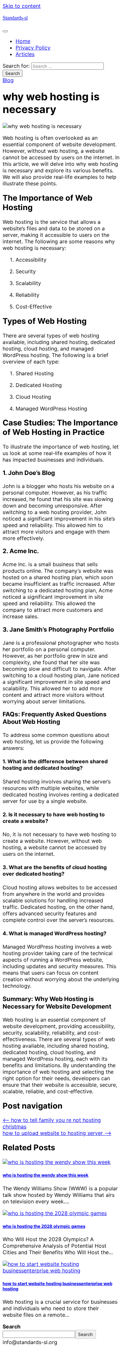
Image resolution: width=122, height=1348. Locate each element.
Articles (25, 54)
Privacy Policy (33, 47)
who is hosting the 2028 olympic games (44, 1226)
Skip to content (22, 6)
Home (23, 41)
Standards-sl (15, 18)
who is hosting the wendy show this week (45, 1175)
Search (11, 1326)
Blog (8, 80)
